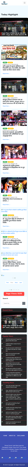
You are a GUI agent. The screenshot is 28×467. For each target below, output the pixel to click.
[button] (13, 278)
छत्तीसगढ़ (5, 62)
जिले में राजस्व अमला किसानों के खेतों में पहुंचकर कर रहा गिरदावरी (13, 354)
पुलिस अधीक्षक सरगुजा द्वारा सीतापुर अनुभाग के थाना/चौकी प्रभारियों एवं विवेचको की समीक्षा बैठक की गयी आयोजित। (14, 418)
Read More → (6, 73)
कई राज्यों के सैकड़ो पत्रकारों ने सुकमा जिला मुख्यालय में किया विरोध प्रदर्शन (14, 340)
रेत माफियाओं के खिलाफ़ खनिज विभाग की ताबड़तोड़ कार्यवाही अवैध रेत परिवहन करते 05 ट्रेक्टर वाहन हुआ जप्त (14, 359)
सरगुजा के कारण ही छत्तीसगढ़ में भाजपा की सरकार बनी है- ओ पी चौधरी (13, 422)
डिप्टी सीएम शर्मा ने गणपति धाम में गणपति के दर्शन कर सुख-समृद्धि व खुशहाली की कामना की (14, 369)
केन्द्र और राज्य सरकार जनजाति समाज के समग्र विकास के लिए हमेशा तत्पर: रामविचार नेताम (13, 349)
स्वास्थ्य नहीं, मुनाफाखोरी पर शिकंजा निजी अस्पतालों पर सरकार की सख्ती (13, 386)
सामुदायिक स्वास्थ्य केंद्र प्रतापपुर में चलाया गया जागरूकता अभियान (13, 408)
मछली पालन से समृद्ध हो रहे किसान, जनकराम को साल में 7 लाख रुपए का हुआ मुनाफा (14, 413)
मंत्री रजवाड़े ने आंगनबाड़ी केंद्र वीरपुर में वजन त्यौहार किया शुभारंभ (13, 403)
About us (12, 435)
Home (5, 435)
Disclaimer (21, 435)
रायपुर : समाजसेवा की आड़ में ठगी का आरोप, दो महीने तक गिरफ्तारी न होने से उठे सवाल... (14, 391)
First (7, 282)
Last (20, 282)
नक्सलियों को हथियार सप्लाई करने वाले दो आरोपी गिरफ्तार (13, 344)
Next (16, 282)
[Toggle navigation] (24, 2)
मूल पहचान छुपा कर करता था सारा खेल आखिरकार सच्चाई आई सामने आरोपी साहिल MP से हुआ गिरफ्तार (13, 364)
